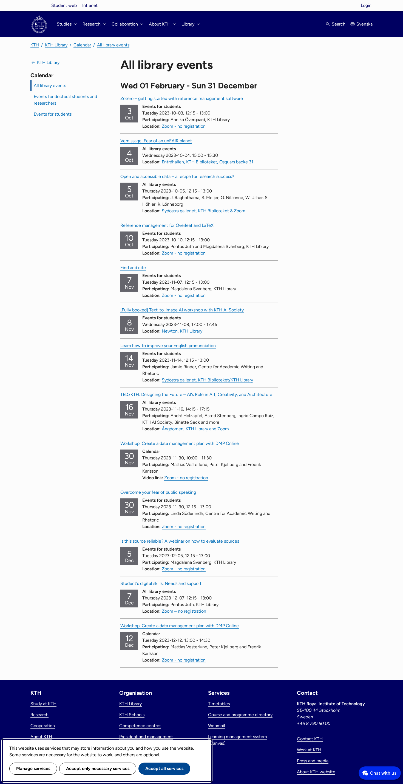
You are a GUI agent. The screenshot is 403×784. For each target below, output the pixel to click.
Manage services (33, 768)
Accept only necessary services (97, 768)
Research (39, 714)
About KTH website (316, 771)
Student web (64, 5)
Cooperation (42, 725)
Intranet (90, 5)
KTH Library (56, 45)
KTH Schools (131, 714)
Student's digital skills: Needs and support (161, 583)
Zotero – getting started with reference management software (181, 98)
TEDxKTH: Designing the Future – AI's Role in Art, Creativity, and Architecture (196, 394)
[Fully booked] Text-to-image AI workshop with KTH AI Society (182, 310)
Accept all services (164, 768)
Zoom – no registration (184, 611)
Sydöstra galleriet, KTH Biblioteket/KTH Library (207, 380)
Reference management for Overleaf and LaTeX (167, 225)
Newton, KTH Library (182, 331)
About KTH (41, 736)
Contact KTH (310, 738)
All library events (113, 45)
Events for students (53, 114)
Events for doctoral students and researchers (65, 100)
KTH (34, 45)
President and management (146, 736)
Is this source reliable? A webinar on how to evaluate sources (179, 541)
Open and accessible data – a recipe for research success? (177, 176)
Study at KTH (43, 703)
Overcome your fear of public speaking (158, 492)
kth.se (39, 5)
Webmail (216, 725)
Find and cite (133, 267)
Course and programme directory (240, 714)
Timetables (219, 703)
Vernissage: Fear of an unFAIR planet (156, 140)
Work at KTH (309, 749)
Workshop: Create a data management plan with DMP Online (179, 443)
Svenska (364, 24)
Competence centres (140, 725)
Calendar (82, 45)
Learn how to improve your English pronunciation (168, 345)
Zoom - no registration (184, 126)
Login (366, 5)
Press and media (312, 760)
